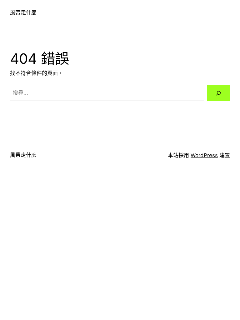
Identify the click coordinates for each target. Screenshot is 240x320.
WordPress (204, 155)
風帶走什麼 (23, 12)
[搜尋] (218, 93)
